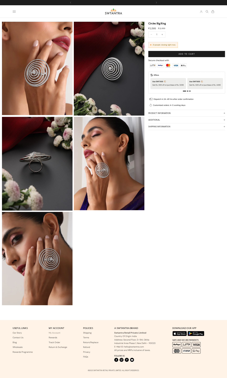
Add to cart (187, 54)
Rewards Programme (23, 352)
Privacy (86, 352)
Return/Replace (90, 342)
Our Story (17, 332)
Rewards (53, 337)
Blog (15, 342)
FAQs (85, 356)
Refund (86, 347)
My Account (54, 332)
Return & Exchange (58, 347)
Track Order (54, 342)
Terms (86, 337)
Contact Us (18, 337)
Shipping (87, 332)
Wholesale (18, 347)
